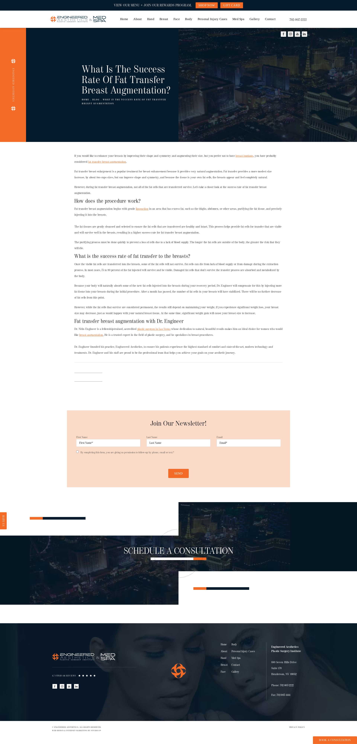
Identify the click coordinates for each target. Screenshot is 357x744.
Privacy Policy (297, 727)
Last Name (152, 437)
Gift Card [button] (231, 5)
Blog (96, 99)
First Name (82, 437)
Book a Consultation (335, 740)
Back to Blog (88, 377)
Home (124, 19)
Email (220, 437)
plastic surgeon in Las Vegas (154, 329)
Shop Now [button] (206, 5)
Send (178, 473)
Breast (164, 19)
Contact (270, 19)
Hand (150, 19)
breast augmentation (91, 335)
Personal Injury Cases (212, 19)
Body (188, 19)
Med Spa (238, 19)
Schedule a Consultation (179, 551)
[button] (283, 34)
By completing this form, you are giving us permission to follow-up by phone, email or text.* (127, 452)
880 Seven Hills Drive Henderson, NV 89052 (284, 668)
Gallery (255, 19)
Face (176, 19)
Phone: (282, 685)
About (137, 19)
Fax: (280, 695)
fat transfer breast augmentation (107, 162)
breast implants (244, 156)
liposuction (142, 209)
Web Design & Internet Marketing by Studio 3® (76, 731)
